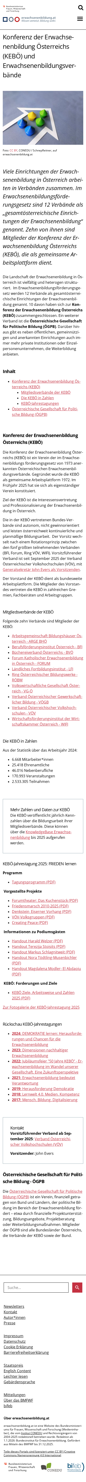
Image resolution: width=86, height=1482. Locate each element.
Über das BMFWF (18, 1400)
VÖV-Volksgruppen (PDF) (33, 917)
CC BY (13, 150)
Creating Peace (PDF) (30, 922)
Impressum (13, 1335)
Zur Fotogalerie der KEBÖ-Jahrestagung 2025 (41, 1007)
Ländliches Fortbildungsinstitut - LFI (42, 669)
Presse (9, 1323)
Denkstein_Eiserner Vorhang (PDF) (41, 911)
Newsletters (14, 1306)
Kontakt (10, 1311)
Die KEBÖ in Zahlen (37, 397)
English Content (17, 1370)
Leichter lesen (16, 1376)
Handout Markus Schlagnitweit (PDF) (43, 952)
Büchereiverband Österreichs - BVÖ (42, 652)
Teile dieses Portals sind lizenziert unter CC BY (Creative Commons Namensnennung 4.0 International (39, 1453)
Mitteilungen (14, 1394)
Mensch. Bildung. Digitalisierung (45, 1099)
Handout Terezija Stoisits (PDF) (38, 946)
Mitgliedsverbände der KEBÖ (45, 392)
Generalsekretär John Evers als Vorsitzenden (41, 569)
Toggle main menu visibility (80, 18)
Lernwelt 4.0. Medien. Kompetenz (46, 1094)
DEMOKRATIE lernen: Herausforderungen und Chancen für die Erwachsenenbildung (47, 1039)
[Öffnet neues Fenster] (14, 9)
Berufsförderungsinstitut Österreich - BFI (47, 646)
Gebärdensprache (19, 1381)
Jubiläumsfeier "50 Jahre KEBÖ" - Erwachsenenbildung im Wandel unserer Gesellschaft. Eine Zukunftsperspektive (47, 1067)
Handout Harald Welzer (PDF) (37, 941)
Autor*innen (14, 1317)
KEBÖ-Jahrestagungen (40, 403)
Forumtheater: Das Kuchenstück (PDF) (45, 900)
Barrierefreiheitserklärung (26, 1352)
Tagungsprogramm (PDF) (33, 882)
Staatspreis (13, 1365)
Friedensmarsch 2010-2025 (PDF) (40, 906)
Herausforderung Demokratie (43, 1088)
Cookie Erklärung (18, 1346)
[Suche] (80, 7)
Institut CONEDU (31, 1433)
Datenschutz (15, 1341)
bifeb (8, 1405)
